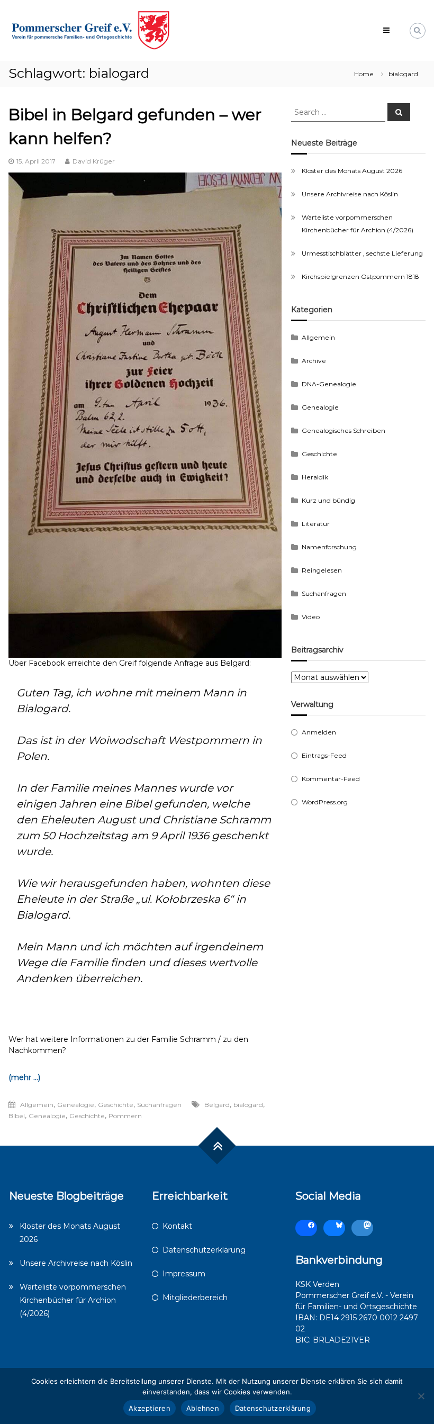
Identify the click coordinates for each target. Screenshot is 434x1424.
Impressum (183, 1273)
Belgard (217, 1105)
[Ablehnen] (420, 1396)
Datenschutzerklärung (204, 1250)
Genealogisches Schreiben (343, 430)
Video (311, 617)
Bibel (16, 1116)
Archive (314, 361)
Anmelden (319, 732)
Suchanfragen (159, 1105)
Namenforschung (329, 547)
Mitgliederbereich (195, 1297)
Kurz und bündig (328, 500)
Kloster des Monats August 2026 (352, 171)
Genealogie (75, 1105)
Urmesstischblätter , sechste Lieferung (362, 253)
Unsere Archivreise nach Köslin (350, 194)
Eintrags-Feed (324, 755)
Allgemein (36, 1105)
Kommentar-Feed (331, 779)
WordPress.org (325, 802)
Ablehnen (202, 1408)
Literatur (316, 524)
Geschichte (115, 1105)
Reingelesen (322, 570)
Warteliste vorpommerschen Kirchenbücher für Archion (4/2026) (73, 1300)
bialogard (248, 1105)
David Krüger (94, 161)
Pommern (125, 1116)
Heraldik (315, 477)
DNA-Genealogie (329, 384)
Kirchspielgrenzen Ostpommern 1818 (360, 276)
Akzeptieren (149, 1408)
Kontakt (177, 1226)
